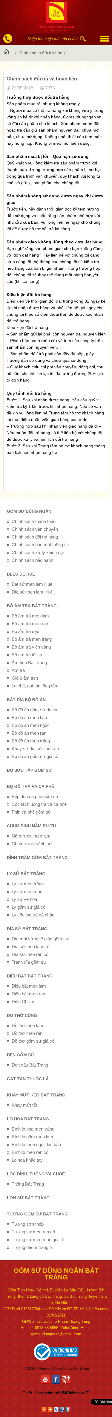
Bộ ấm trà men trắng (32, 639)
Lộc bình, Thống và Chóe (36, 1174)
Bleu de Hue (21, 574)
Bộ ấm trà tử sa (27, 654)
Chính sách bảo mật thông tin (40, 544)
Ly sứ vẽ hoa (24, 899)
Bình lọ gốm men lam (32, 1136)
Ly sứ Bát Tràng (26, 873)
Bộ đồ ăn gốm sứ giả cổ (35, 756)
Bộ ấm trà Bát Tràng (32, 605)
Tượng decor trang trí (32, 1247)
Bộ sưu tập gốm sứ (29, 770)
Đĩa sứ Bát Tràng (27, 928)
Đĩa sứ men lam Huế (32, 591)
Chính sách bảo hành (32, 560)
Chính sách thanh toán (34, 521)
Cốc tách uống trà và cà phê (39, 804)
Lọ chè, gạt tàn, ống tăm (35, 685)
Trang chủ (7, 53)
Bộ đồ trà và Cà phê (30, 786)
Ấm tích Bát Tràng (29, 662)
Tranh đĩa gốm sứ (29, 962)
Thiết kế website (38, 1392)
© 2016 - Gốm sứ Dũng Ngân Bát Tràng (56, 1368)
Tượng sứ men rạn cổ (33, 1231)
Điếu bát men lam (29, 986)
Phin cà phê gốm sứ (31, 811)
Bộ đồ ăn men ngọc (31, 725)
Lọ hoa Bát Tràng (28, 1118)
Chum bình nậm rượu (31, 825)
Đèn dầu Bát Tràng (30, 1064)
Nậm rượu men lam (31, 835)
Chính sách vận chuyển (35, 529)
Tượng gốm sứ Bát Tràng (37, 1214)
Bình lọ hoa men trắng (33, 1128)
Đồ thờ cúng (22, 1015)
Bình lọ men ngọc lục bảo (36, 1144)
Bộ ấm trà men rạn (30, 623)
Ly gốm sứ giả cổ (28, 907)
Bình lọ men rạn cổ (30, 1152)
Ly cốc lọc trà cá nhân (33, 914)
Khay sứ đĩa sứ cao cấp (35, 748)
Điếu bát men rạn (28, 993)
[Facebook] (57, 1379)
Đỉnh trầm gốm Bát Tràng (37, 857)
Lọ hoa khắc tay (27, 1160)
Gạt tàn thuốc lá (28, 1078)
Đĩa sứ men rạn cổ (30, 954)
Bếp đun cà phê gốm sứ (35, 796)
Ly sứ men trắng (28, 883)
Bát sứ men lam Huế (32, 584)
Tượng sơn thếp (28, 1224)
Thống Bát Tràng (28, 1183)
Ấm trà (18, 670)
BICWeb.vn (73, 1392)
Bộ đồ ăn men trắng (31, 740)
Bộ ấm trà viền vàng (31, 646)
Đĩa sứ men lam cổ (30, 946)
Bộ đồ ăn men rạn (29, 733)
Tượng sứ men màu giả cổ (38, 1239)
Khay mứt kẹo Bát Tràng (36, 1095)
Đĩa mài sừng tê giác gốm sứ (40, 938)
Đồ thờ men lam (27, 1025)
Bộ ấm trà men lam (30, 615)
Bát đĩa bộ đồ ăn (26, 699)
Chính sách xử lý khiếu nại (38, 552)
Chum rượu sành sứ (32, 843)
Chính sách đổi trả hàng (42, 52)
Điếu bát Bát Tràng (30, 976)
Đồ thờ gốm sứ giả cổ (33, 1041)
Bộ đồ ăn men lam (29, 717)
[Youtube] (46, 1379)
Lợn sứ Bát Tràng (28, 1197)
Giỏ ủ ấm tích (25, 678)
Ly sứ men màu (27, 891)
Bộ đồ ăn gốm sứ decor (35, 709)
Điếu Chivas (24, 1001)
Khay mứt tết (24, 1105)
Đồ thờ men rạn (27, 1033)
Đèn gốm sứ (20, 1055)
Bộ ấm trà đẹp (25, 631)
